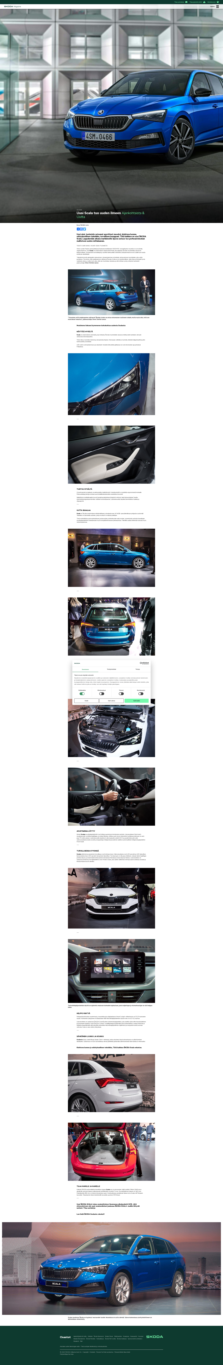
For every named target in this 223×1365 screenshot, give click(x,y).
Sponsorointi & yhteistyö (135, 1339)
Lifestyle (90, 1336)
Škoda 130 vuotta (110, 1339)
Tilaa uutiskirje (179, 2)
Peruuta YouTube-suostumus (104, 1352)
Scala (92, 250)
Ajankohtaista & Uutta (79, 1336)
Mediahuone (211, 2)
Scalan (83, 834)
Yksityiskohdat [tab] (111, 669)
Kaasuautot (133, 1336)
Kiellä (86, 700)
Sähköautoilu (118, 1336)
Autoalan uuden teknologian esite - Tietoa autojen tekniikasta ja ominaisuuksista (83, 1346)
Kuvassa (140, 1336)
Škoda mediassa (122, 1339)
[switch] (101, 693)
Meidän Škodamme (79, 1339)
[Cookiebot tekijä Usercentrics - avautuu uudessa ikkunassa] (141, 663)
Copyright (86, 1352)
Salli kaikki (136, 700)
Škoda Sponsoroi (99, 1336)
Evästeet (92, 1352)
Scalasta (80, 1039)
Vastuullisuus (100, 1339)
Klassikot (76, 1341)
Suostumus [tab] (85, 669)
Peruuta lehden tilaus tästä (122, 1352)
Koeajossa (126, 1336)
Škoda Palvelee (90, 1339)
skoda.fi (101, 1214)
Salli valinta (111, 700)
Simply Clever (109, 1336)
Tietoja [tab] (138, 669)
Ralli (81, 1341)
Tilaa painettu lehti (195, 2)
